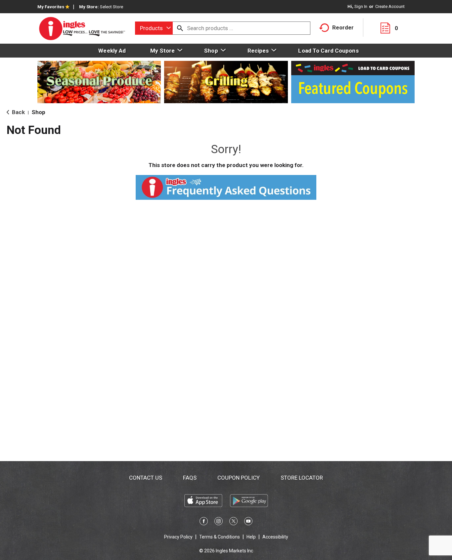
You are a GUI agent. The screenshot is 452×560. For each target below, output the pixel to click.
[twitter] (233, 522)
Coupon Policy (238, 477)
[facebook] (204, 522)
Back (18, 112)
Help (251, 536)
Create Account (390, 6)
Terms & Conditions (219, 536)
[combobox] (154, 28)
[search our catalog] (180, 28)
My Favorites (50, 6)
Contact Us (145, 477)
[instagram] (218, 522)
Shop (38, 112)
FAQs (190, 477)
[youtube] (248, 522)
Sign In (360, 6)
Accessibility (275, 536)
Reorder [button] (343, 27)
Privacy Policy (178, 536)
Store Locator (302, 477)
